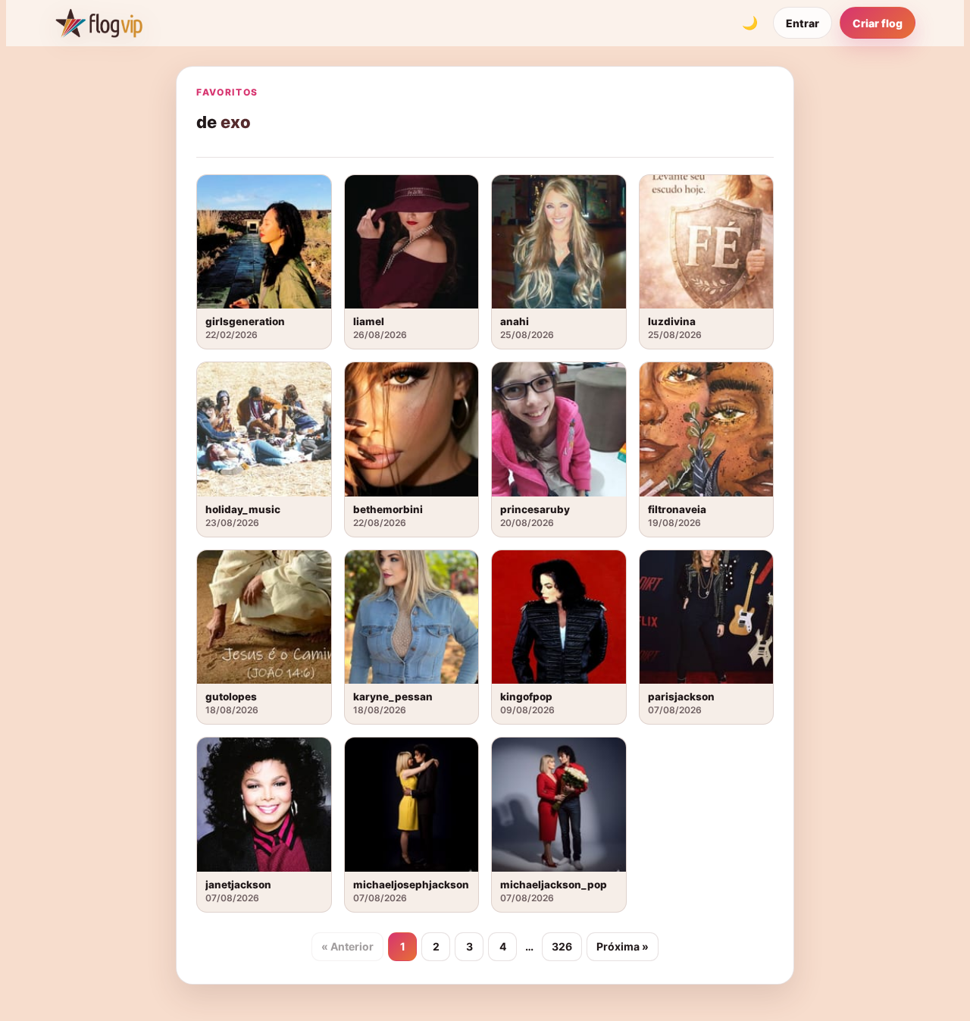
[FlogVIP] (99, 23)
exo (236, 122)
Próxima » (622, 946)
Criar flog (878, 23)
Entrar (802, 23)
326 (562, 946)
